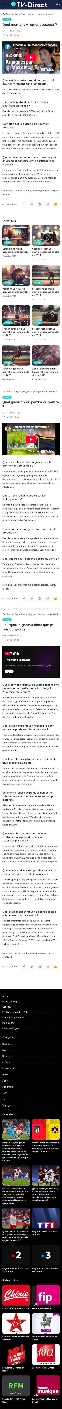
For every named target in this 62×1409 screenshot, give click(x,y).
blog (7, 20)
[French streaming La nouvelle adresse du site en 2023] (16, 315)
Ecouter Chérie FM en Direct (15, 1308)
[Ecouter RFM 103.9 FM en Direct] (16, 1385)
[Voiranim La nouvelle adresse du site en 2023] (16, 275)
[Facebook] (4, 35)
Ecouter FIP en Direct (42, 1308)
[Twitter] (7, 35)
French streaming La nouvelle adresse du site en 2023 (15, 332)
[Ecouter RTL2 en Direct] (46, 1354)
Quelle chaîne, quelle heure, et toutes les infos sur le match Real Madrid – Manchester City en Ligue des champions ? (45, 1194)
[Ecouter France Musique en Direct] (46, 1385)
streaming (7, 1086)
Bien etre (7, 1044)
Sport (5, 1080)
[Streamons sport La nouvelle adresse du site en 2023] (46, 275)
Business (6, 1056)
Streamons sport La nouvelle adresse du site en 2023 (45, 292)
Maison (6, 1062)
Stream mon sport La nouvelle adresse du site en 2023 (45, 332)
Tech (4, 1093)
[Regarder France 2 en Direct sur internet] (16, 1255)
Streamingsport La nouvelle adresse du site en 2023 (15, 371)
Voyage (6, 1105)
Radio (5, 1074)
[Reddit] (15, 35)
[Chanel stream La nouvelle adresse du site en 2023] (46, 235)
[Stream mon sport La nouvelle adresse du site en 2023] (46, 315)
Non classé (8, 1068)
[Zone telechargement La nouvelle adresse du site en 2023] (46, 355)
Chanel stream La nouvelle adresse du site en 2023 (45, 252)
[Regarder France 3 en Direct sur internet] (46, 1255)
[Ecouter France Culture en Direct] (46, 1323)
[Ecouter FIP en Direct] (46, 1295)
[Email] (18, 35)
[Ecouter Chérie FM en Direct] (16, 1295)
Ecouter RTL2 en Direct (43, 1368)
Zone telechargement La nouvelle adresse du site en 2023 (45, 371)
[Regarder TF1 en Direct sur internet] (46, 1218)
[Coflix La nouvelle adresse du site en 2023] (16, 235)
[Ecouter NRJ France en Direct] (16, 1354)
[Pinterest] (11, 35)
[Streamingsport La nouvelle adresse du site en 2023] (16, 355)
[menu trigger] (6, 4)
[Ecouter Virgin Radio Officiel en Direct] (16, 1323)
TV (3, 1099)
